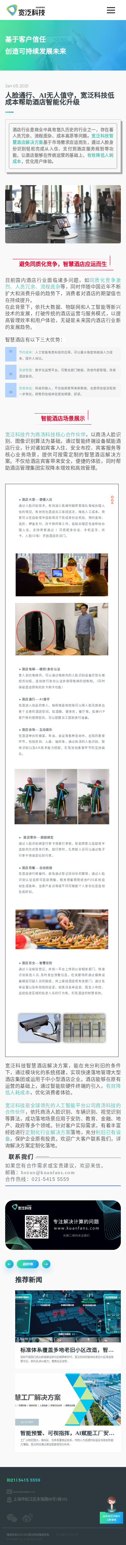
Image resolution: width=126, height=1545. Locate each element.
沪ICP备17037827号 (67, 1534)
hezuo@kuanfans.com (24, 1492)
